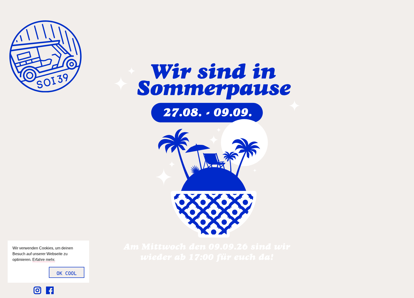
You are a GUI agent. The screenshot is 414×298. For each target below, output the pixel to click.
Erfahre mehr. (43, 260)
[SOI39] (45, 57)
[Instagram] (39, 290)
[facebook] (52, 290)
